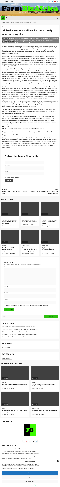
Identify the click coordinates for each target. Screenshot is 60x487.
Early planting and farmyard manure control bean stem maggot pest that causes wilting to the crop (28, 132)
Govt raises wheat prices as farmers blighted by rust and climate (10, 221)
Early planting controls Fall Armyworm (12, 135)
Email (6, 171)
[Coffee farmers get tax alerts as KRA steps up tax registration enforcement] (15, 399)
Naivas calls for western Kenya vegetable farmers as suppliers (18, 337)
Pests (7, 218)
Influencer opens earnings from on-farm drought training (49, 221)
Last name (7, 165)
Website (6, 299)
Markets (47, 218)
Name (6, 287)
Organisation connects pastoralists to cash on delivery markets (44, 191)
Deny (30, 477)
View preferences (30, 481)
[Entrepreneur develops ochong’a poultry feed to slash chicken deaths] (45, 373)
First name (7, 159)
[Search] (58, 18)
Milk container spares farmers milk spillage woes (14, 191)
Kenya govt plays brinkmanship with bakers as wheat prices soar (18, 326)
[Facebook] (24, 441)
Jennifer (13, 226)
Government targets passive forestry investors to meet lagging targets (29, 249)
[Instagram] (30, 441)
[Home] (3, 18)
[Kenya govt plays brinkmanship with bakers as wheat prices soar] (15, 373)
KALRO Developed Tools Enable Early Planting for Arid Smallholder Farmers (23, 129)
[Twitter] (33, 441)
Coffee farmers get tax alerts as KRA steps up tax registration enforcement (21, 331)
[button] (57, 461)
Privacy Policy (26, 485)
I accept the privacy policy (13, 177)
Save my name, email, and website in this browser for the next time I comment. (27, 305)
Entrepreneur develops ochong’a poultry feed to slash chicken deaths (20, 329)
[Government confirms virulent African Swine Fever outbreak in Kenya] (45, 399)
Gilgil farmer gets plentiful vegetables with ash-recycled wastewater (49, 249)
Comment (7, 267)
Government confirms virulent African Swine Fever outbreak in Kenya (19, 334)
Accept (30, 473)
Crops (27, 245)
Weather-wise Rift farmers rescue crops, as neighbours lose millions (10, 249)
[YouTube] (27, 441)
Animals (34, 382)
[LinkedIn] (36, 441)
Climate (4, 26)
